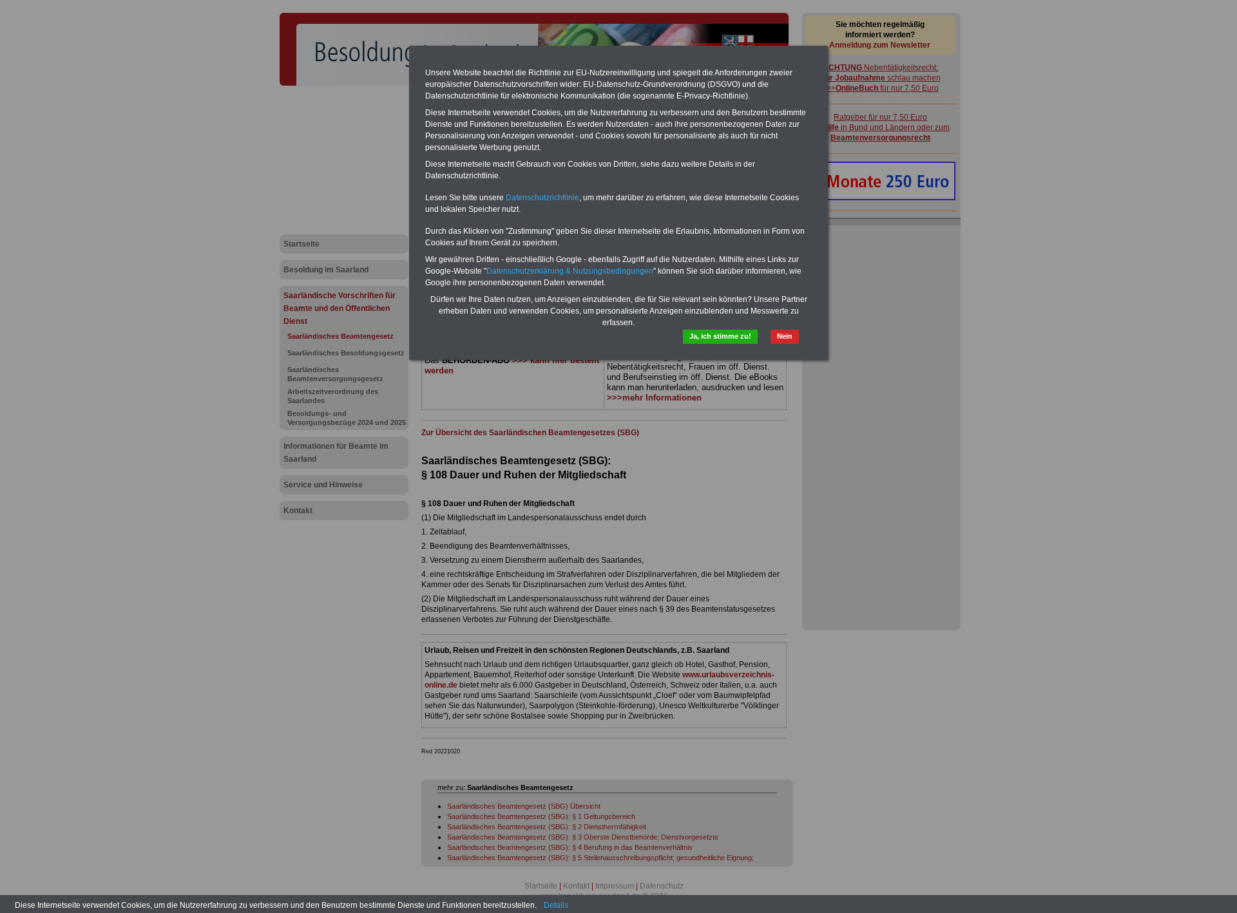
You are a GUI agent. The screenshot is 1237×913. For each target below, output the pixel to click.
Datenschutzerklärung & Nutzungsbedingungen (569, 271)
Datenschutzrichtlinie (542, 197)
